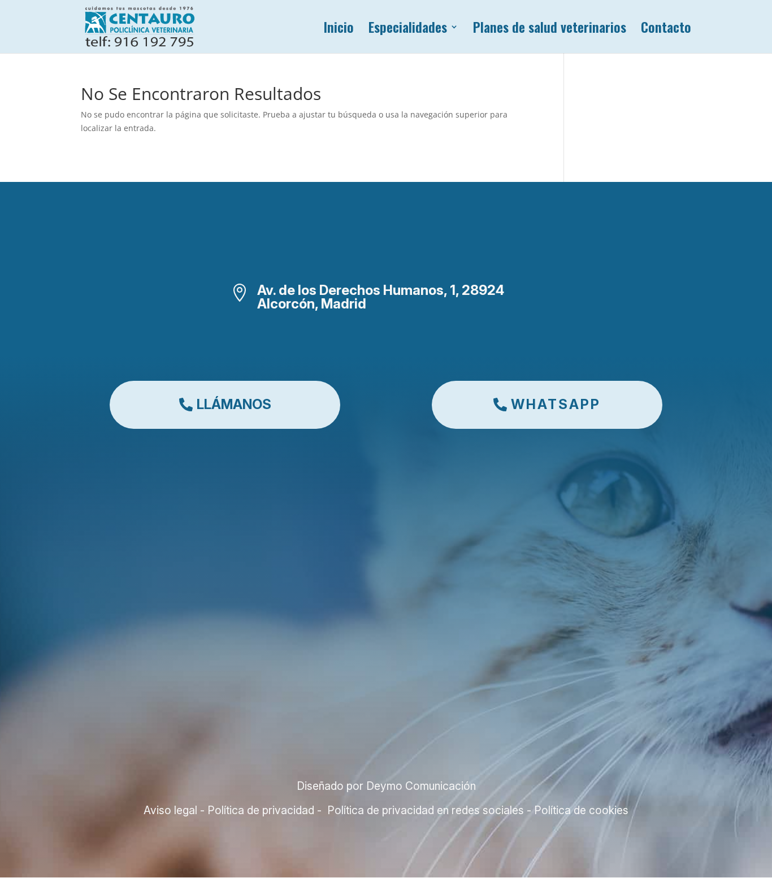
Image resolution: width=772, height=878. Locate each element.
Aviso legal (172, 810)
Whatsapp (556, 404)
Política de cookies (579, 810)
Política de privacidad (259, 810)
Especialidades (407, 30)
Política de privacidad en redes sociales (424, 810)
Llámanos (234, 404)
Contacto (666, 30)
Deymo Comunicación (421, 786)
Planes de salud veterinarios (549, 30)
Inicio (338, 30)
